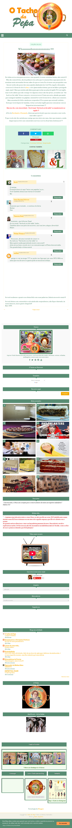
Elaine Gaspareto (38, 817)
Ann (27, 87)
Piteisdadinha (10, 651)
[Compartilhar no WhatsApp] (48, 133)
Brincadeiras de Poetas (13, 659)
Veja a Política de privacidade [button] (11, 825)
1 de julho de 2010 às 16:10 (22, 181)
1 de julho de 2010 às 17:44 (29, 215)
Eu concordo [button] (63, 823)
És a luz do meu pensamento (14, 641)
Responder (58, 197)
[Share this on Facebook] (23, 133)
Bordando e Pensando (20, 113)
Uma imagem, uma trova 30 (14, 661)
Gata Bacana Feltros (21, 200)
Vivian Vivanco (19, 234)
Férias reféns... (9, 647)
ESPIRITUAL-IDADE (11, 671)
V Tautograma (10, 673)
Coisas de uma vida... (12, 646)
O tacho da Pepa (10, 634)
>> (67, 309)
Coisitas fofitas (36, 143)
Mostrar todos (65, 676)
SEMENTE (8, 667)
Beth (15, 182)
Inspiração (47, 143)
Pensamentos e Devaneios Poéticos (17, 640)
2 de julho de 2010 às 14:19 (24, 252)
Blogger (41, 809)
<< (4, 309)
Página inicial (36, 309)
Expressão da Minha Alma (14, 665)
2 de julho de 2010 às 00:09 (30, 233)
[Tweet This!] (36, 133)
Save (36, 139)
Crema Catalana (10, 635)
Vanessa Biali (19, 216)
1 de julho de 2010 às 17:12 (19, 201)
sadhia (16, 253)
